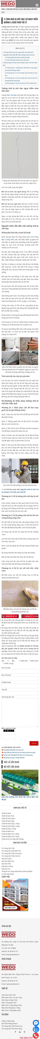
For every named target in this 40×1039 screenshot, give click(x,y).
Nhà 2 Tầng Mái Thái (9, 1003)
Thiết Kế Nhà (6, 813)
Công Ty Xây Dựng (8, 1021)
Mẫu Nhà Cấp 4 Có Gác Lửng (12, 997)
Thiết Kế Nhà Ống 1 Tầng (11, 824)
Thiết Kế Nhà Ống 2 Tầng (11, 826)
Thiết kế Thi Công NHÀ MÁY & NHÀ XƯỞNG (17, 871)
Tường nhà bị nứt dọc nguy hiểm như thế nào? (18, 52)
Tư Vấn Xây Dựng (8, 874)
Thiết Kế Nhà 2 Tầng (9, 829)
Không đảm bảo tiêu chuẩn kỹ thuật (17, 57)
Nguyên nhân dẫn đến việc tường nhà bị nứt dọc (19, 55)
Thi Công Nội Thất (8, 848)
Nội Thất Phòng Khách (9, 1024)
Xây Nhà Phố (6, 864)
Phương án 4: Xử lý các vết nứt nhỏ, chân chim (20, 83)
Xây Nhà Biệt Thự (8, 861)
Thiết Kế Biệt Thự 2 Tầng (10, 834)
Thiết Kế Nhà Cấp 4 (8, 818)
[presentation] (19, 803)
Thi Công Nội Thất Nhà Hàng (12, 1029)
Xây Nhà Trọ (6, 869)
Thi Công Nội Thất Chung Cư (12, 853)
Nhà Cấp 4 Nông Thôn (9, 1000)
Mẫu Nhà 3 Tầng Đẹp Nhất (11, 1010)
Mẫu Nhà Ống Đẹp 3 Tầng (11, 1008)
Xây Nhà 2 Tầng (7, 866)
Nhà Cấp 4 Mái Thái (9, 995)
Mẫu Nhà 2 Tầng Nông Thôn (12, 1005)
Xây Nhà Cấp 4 (7, 859)
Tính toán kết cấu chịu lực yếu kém (17, 60)
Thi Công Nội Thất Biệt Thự (11, 851)
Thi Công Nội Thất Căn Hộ (11, 856)
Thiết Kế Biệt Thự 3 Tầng (10, 836)
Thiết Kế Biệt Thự (8, 831)
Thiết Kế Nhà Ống (8, 821)
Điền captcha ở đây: (9, 728)
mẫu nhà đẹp (11, 95)
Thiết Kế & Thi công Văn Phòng (12, 839)
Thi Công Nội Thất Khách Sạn (12, 1026)
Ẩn (23, 48)
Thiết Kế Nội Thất (8, 816)
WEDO (3, 9)
